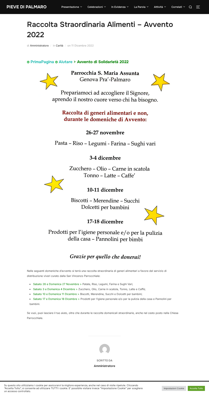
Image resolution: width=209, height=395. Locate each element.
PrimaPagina (42, 61)
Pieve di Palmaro (27, 7)
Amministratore (39, 45)
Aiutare (65, 61)
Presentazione (70, 7)
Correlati (176, 7)
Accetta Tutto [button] (196, 388)
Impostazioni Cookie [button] (174, 388)
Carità (59, 45)
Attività (158, 7)
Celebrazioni (95, 7)
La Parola (139, 7)
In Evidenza (118, 7)
